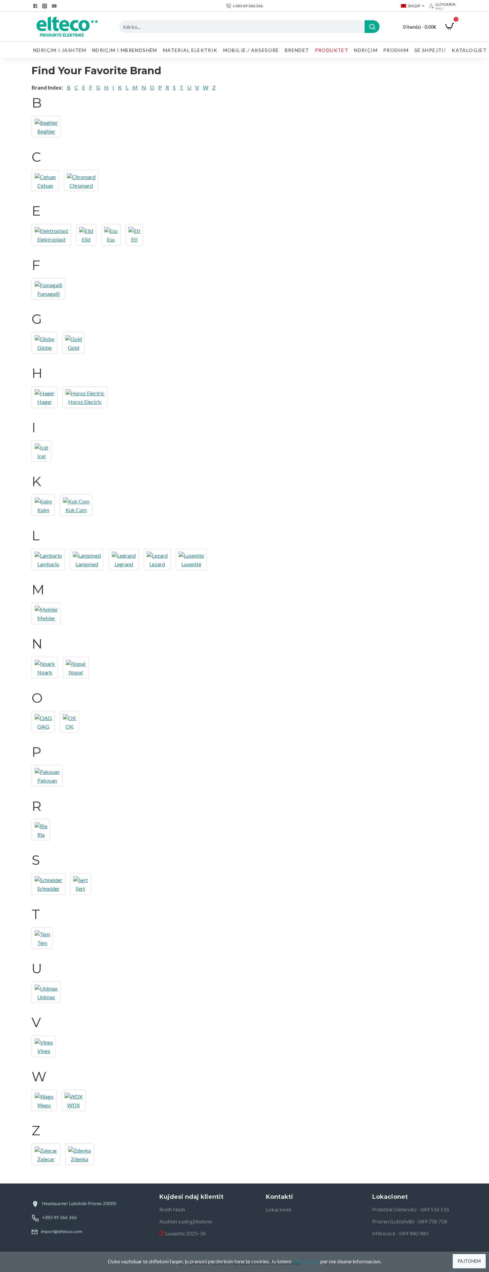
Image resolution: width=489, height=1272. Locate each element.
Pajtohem (469, 1261)
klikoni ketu (305, 1261)
